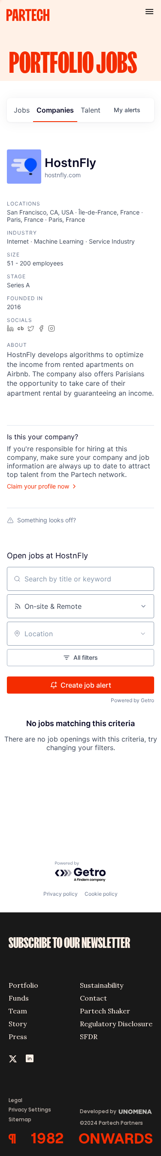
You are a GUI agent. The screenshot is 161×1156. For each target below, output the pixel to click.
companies (55, 110)
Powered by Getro (132, 700)
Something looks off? (46, 520)
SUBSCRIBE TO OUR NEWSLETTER (69, 943)
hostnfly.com (63, 175)
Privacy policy (60, 894)
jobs (22, 110)
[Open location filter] (143, 633)
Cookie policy (101, 894)
